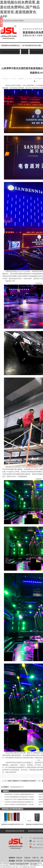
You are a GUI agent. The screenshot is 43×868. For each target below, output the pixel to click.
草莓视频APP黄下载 (9, 865)
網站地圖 (2, 863)
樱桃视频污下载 (38, 865)
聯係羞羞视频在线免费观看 (10, 52)
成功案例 (25, 52)
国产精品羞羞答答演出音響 (31, 45)
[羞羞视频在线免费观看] (10, 32)
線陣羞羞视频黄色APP (33, 467)
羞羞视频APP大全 (29, 863)
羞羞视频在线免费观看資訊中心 (21, 62)
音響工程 (35, 858)
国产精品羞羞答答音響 (32, 861)
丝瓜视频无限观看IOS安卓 (7, 867)
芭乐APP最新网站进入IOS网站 (24, 865)
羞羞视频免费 (20, 863)
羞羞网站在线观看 (10, 863)
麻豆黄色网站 (32, 867)
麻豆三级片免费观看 (22, 867)
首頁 (9, 62)
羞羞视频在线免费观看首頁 (10, 45)
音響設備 (27, 858)
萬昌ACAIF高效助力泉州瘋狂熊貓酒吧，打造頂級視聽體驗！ (22, 804)
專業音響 (19, 861)
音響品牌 (19, 858)
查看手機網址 (38, 78)
